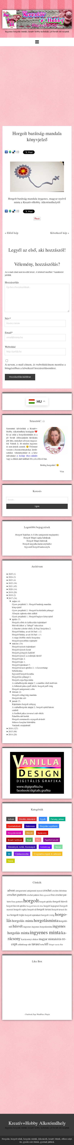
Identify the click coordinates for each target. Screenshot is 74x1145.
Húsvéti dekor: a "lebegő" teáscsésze (27, 625)
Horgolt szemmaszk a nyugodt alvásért (28, 719)
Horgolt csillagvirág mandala (24, 694)
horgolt (31, 900)
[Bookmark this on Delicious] (13, 152)
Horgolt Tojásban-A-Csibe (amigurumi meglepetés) (37, 534)
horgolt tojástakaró (33, 915)
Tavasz (58, 846)
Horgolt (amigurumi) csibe (23, 689)
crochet (47, 890)
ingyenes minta (45, 932)
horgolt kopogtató (52, 905)
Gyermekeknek (14, 826)
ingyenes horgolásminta (42, 926)
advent (11, 890)
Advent (11, 819)
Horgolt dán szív (19, 698)
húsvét (18, 926)
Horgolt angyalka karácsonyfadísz (37, 543)
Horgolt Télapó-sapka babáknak (37, 537)
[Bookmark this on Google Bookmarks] (6, 152)
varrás (57, 944)
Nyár (29, 839)
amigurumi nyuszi (34, 890)
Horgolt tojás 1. (18, 661)
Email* (9, 332)
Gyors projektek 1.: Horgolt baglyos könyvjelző (32, 616)
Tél (9, 853)
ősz (61, 944)
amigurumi (21, 890)
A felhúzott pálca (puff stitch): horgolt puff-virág (32, 685)
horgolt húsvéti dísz (35, 906)
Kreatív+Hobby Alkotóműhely (37, 1123)
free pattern (17, 901)
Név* (8, 318)
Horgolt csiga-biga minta (22, 679)
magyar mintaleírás (50, 939)
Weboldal (10, 346)
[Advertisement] (37, 85)
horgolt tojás (17, 915)
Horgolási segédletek (49, 826)
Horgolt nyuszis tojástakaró (23, 646)
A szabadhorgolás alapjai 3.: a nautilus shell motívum (34, 682)
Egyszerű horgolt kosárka (23, 673)
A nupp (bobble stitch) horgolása (26, 637)
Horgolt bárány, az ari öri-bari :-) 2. (27, 631)
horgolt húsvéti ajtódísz (16, 906)
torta (42, 944)
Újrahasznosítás (22, 853)
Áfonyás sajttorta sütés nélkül (24, 613)
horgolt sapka (20, 909)
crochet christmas (59, 890)
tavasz (36, 944)
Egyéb (43, 819)
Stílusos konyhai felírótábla (23, 722)
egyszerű (46, 895)
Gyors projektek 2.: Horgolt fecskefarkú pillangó (33, 610)
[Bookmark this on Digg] (17, 152)
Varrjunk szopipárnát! (21, 725)
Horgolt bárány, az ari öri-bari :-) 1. (27, 634)
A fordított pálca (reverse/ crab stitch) (28, 713)
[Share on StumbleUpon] (10, 152)
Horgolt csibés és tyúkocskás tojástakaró (29, 622)
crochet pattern (16, 894)
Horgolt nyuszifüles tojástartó (24, 640)
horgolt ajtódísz (45, 901)
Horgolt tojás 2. (18, 658)
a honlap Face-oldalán (27, 455)
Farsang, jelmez (57, 819)
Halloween (30, 826)
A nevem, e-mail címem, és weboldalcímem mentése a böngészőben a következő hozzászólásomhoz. (35, 366)
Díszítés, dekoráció (27, 819)
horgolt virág (47, 915)
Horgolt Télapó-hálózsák (37, 540)
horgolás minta (22, 920)
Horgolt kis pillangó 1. (21, 676)
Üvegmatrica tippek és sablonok (47, 853)
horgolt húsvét (60, 901)
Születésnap (45, 846)
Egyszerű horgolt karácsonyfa (37, 546)
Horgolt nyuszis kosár (21, 649)
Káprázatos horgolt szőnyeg (24, 704)
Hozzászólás (12, 282)
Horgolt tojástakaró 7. (21, 664)
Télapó (51, 944)
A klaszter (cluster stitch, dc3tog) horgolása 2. (31, 628)
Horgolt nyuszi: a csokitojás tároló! (27, 655)
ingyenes (27, 926)
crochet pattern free (35, 895)
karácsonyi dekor (29, 939)
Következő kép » (59, 233)
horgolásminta (46, 920)
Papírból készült (51, 839)
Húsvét (29, 832)
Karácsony (42, 832)
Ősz (38, 839)
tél (46, 943)
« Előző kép (11, 233)
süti (29, 944)
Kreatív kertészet (15, 839)
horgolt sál (31, 909)
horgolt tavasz (44, 909)
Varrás (10, 860)
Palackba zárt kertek (20, 716)
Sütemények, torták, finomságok (21, 846)
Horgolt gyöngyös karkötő (23, 652)
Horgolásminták (14, 832)
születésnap (22, 944)
